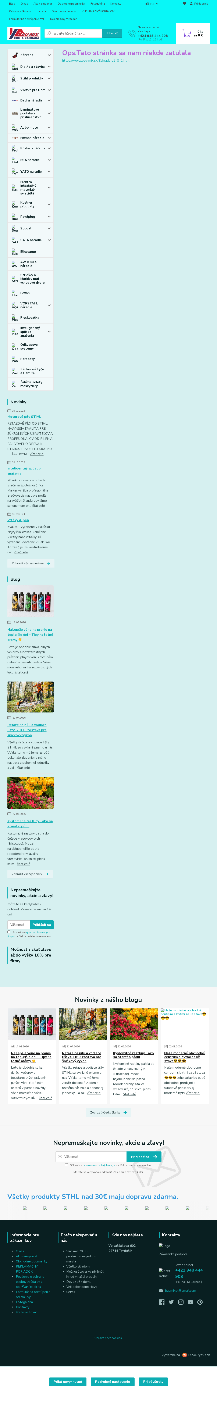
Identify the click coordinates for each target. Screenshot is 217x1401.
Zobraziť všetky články (27, 874)
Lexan (25, 293)
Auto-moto (29, 127)
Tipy (40, 11)
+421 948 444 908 (153, 35)
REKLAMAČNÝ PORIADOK (98, 11)
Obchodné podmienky (71, 4)
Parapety (27, 359)
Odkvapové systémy (29, 347)
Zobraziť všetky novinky (28, 563)
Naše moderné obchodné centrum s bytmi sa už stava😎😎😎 (184, 1057)
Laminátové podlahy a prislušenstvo (30, 113)
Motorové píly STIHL (24, 416)
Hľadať (112, 33)
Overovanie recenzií (64, 11)
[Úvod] (24, 33)
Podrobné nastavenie (112, 1381)
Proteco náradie (32, 148)
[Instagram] (183, 1303)
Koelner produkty (27, 204)
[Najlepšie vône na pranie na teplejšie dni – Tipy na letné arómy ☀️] (30, 602)
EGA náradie (30, 160)
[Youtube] (192, 1303)
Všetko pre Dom (32, 90)
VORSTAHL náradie (29, 305)
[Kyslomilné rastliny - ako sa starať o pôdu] (30, 793)
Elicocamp (28, 252)
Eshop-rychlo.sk (199, 1355)
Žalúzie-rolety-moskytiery (32, 384)
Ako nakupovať (42, 4)
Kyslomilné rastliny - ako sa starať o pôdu (30, 824)
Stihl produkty (31, 78)
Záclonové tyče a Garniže (32, 371)
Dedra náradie (31, 100)
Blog (12, 4)
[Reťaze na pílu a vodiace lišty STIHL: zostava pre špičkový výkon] (30, 698)
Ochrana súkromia (20, 11)
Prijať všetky (153, 1381)
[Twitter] (173, 1303)
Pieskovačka (29, 317)
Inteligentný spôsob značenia (30, 332)
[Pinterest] (200, 1303)
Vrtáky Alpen (18, 520)
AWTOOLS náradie (28, 264)
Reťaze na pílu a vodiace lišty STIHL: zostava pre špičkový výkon (27, 730)
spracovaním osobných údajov (99, 1165)
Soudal (25, 228)
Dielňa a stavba (32, 67)
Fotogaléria (97, 4)
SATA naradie (31, 240)
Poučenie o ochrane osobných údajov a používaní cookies (30, 1282)
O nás (24, 4)
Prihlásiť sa (42, 924)
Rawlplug (27, 217)
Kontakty (115, 4)
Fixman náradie (32, 138)
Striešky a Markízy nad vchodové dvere (32, 279)
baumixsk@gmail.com (180, 1291)
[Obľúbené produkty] (184, 11)
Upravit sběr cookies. (108, 1338)
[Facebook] (164, 1303)
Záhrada (26, 55)
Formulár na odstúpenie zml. (27, 19)
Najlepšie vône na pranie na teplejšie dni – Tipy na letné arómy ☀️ (30, 634)
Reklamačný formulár (63, 19)
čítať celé (37, 454)
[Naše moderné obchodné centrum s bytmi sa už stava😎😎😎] (185, 1024)
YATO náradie (31, 171)
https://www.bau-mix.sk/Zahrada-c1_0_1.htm (95, 60)
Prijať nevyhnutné (68, 1381)
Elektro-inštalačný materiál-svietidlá (28, 188)
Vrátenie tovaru (27, 1312)
